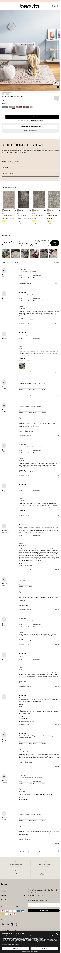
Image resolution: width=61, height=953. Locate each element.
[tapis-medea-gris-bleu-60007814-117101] (20, 210)
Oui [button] (30, 283)
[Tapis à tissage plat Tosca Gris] (13, 107)
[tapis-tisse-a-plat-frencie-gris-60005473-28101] (33, 210)
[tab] (56, 262)
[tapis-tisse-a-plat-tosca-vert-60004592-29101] (7, 210)
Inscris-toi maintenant (44, 910)
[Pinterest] (2, 924)
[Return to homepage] (29, 6)
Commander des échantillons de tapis (31, 126)
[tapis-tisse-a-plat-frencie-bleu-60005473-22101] (37, 210)
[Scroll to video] (58, 87)
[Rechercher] (53, 6)
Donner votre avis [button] (54, 243)
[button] (6, 253)
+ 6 (9, 210)
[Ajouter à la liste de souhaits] (4, 117)
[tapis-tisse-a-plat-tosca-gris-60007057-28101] (2, 210)
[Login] (55, 6)
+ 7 (24, 210)
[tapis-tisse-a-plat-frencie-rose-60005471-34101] (50, 210)
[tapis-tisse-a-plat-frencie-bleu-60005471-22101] (52, 210)
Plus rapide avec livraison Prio (35, 120)
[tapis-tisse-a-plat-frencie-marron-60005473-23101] (35, 210)
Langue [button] (8, 262)
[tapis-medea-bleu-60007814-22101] (22, 210)
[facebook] (16, 924)
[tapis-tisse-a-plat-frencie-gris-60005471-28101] (48, 210)
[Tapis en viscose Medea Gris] (24, 200)
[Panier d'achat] (57, 6)
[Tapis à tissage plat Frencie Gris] (39, 200)
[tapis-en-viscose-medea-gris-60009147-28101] (18, 210)
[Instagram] (12, 924)
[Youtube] (7, 924)
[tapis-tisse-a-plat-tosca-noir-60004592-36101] (5, 210)
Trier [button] (3, 262)
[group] (10, 242)
